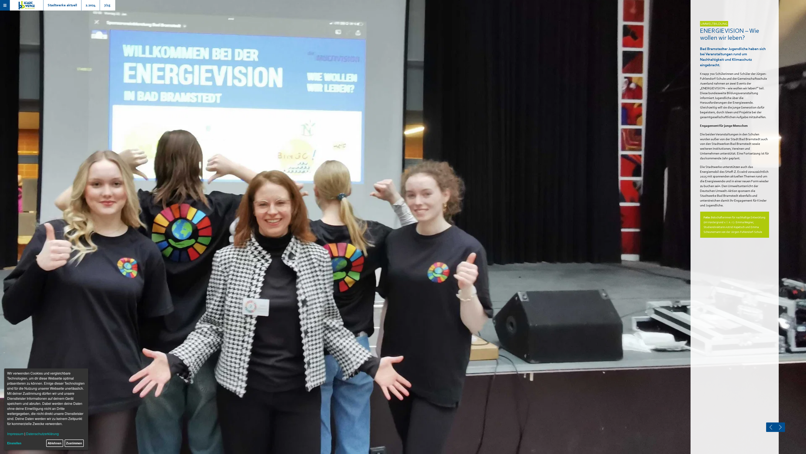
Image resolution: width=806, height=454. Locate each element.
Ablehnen (54, 443)
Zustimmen (74, 443)
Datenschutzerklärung (42, 433)
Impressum (15, 433)
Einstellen (14, 443)
